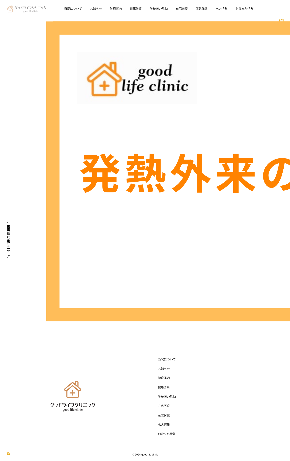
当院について (73, 8)
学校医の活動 (159, 8)
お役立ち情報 (244, 8)
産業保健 (202, 8)
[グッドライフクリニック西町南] (27, 8)
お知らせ (96, 8)
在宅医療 (182, 8)
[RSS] (8, 453)
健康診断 (136, 8)
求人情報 (222, 8)
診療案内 (116, 8)
